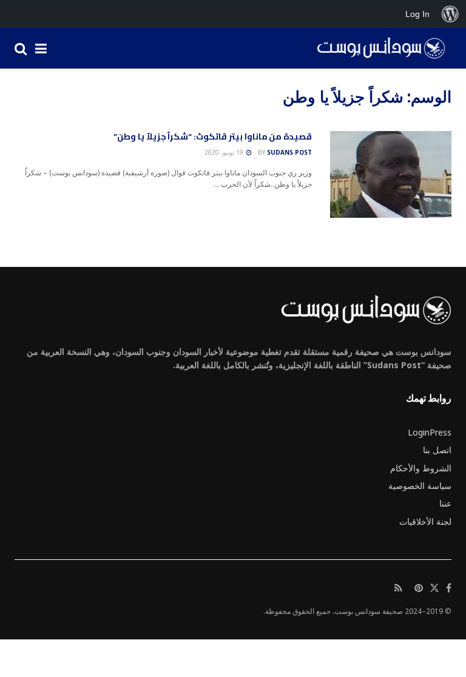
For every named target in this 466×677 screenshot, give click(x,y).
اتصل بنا (437, 450)
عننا (445, 503)
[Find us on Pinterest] (418, 588)
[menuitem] (450, 14)
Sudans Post (289, 152)
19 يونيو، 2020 (224, 152)
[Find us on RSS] (398, 588)
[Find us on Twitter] (434, 588)
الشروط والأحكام (420, 468)
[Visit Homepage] (376, 48)
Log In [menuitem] (417, 14)
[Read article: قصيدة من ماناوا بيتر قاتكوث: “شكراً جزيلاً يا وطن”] (390, 174)
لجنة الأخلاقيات (425, 521)
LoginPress (429, 432)
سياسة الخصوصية (419, 485)
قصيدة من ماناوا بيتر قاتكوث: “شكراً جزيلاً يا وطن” (212, 136)
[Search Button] (21, 48)
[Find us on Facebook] (448, 588)
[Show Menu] (41, 48)
